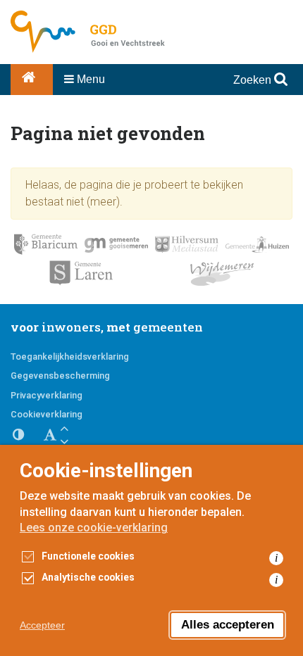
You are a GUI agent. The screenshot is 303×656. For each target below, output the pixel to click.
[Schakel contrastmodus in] (24, 435)
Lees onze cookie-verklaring (94, 527)
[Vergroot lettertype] (64, 428)
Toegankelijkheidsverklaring (70, 356)
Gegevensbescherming (60, 375)
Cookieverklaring (46, 414)
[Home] (32, 79)
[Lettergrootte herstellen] (50, 435)
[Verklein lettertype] (64, 441)
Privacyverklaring (46, 395)
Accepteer (42, 625)
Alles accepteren (227, 624)
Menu (89, 79)
